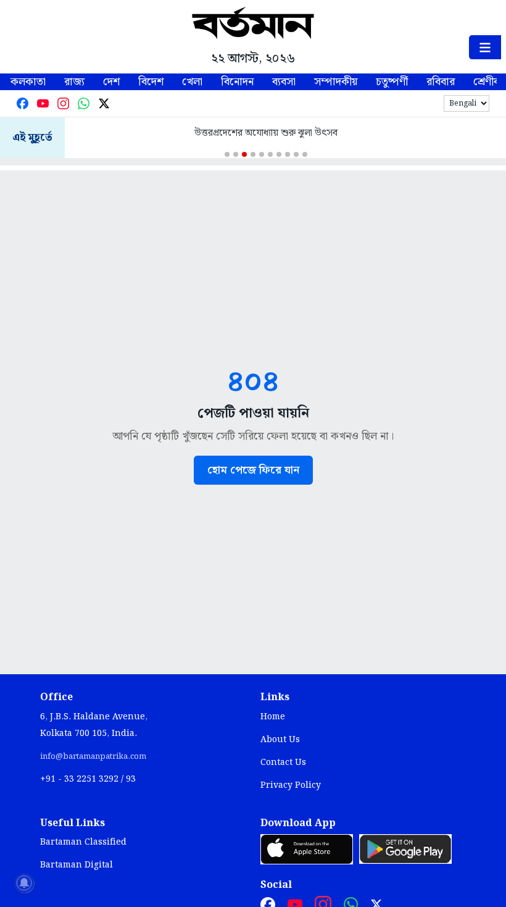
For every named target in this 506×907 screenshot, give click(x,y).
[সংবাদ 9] (296, 154)
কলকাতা (28, 81)
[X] (104, 103)
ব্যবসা (284, 81)
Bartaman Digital (76, 865)
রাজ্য (74, 81)
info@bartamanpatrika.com (93, 756)
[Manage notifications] (24, 883)
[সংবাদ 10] (304, 154)
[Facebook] (22, 103)
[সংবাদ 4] (253, 154)
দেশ (111, 81)
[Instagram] (63, 103)
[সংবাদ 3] (244, 154)
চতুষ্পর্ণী (392, 81)
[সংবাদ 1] (227, 154)
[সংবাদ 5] (261, 154)
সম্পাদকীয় (335, 81)
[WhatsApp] (83, 103)
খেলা (192, 81)
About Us (280, 739)
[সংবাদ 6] (270, 154)
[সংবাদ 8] (287, 154)
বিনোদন (237, 81)
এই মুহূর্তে (32, 138)
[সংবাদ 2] (235, 154)
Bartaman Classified (83, 842)
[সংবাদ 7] (278, 154)
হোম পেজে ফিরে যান (253, 470)
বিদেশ (151, 81)
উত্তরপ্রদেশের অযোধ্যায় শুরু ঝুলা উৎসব (266, 133)
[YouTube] (43, 103)
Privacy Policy (290, 785)
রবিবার (440, 81)
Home (272, 717)
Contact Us (283, 762)
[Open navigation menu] (485, 47)
